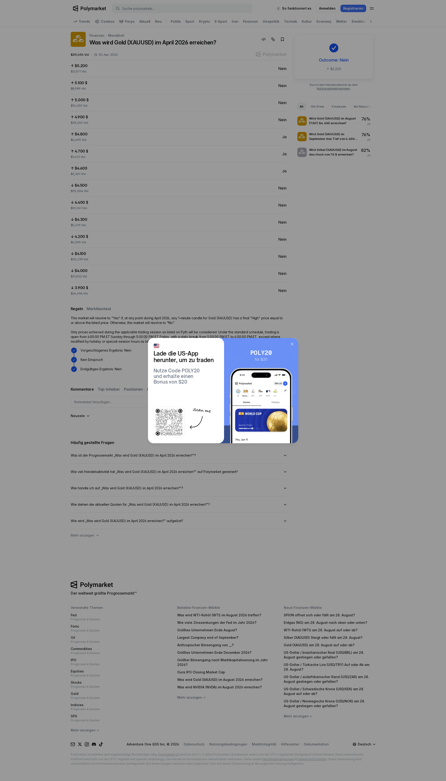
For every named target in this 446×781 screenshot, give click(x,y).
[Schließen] (292, 344)
